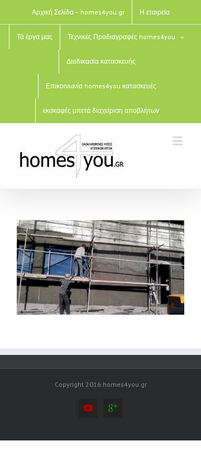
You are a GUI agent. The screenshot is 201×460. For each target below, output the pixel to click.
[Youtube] (88, 408)
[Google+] (112, 408)
